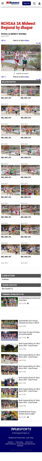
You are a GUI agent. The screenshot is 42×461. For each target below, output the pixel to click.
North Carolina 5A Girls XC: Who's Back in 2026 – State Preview (29, 379)
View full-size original (22, 73)
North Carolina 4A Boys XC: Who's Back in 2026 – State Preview (29, 356)
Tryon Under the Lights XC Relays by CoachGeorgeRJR (29, 333)
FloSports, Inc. (26, 433)
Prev (4, 40)
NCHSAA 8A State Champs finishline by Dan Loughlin (27, 413)
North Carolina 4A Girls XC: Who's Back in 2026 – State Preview (29, 401)
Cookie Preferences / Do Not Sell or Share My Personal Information (20, 444)
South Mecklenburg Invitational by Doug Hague (29, 299)
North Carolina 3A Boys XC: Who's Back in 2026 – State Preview (29, 390)
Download (5, 279)
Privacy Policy (19, 442)
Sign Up (26, 3)
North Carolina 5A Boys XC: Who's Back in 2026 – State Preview (29, 345)
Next (37, 43)
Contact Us (11, 442)
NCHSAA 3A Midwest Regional (14, 34)
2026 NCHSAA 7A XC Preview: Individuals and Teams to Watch (29, 322)
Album (27, 40)
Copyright (19, 433)
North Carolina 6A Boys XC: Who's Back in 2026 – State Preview (29, 367)
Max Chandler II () (7, 289)
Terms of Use (29, 442)
